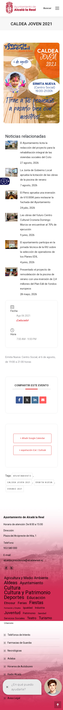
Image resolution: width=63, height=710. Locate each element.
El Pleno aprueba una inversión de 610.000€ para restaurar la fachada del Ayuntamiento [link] (37, 197)
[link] (57, 8)
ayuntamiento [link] (22, 476)
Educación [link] (36, 597)
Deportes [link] (14, 597)
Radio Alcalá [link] (14, 674)
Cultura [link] (12, 588)
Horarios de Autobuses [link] (20, 666)
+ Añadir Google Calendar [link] (32, 438)
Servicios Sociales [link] (14, 618)
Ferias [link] (22, 603)
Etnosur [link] (9, 603)
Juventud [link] (12, 613)
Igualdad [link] (28, 607)
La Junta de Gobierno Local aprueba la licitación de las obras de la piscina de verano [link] (39, 175)
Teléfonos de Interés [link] (19, 634)
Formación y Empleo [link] (12, 608)
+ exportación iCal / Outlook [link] (32, 450)
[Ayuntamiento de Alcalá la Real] (21, 8)
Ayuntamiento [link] (31, 583)
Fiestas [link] (36, 602)
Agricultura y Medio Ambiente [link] (26, 578)
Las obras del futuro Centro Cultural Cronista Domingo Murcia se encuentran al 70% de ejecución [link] (38, 222)
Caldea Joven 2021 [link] (18, 482)
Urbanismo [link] (8, 623)
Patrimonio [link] (29, 613)
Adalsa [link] (11, 658)
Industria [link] (40, 607)
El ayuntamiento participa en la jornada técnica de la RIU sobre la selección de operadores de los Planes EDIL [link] (38, 249)
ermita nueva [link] (44, 482)
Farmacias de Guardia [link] (19, 642)
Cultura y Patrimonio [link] (27, 592)
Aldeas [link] (10, 583)
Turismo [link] (45, 618)
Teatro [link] (31, 618)
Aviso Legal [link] (14, 698)
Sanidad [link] (42, 613)
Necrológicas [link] (15, 650)
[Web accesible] (4, 181)
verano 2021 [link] (14, 489)
